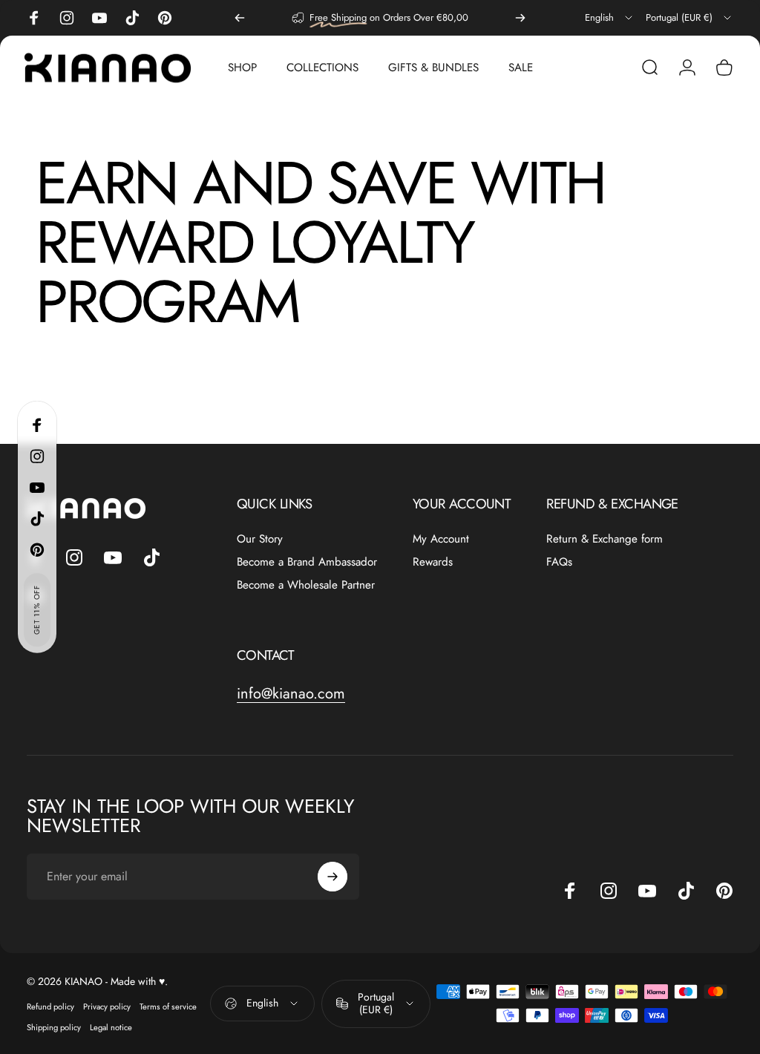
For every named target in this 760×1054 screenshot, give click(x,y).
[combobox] (610, 18)
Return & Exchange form (604, 539)
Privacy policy (107, 1006)
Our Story (260, 539)
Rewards (433, 562)
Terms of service (168, 1006)
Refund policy (50, 1006)
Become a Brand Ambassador (307, 562)
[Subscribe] (332, 876)
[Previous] (239, 18)
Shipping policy (54, 1027)
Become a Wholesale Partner (306, 585)
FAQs (559, 562)
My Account (441, 539)
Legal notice (111, 1027)
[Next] (520, 18)
